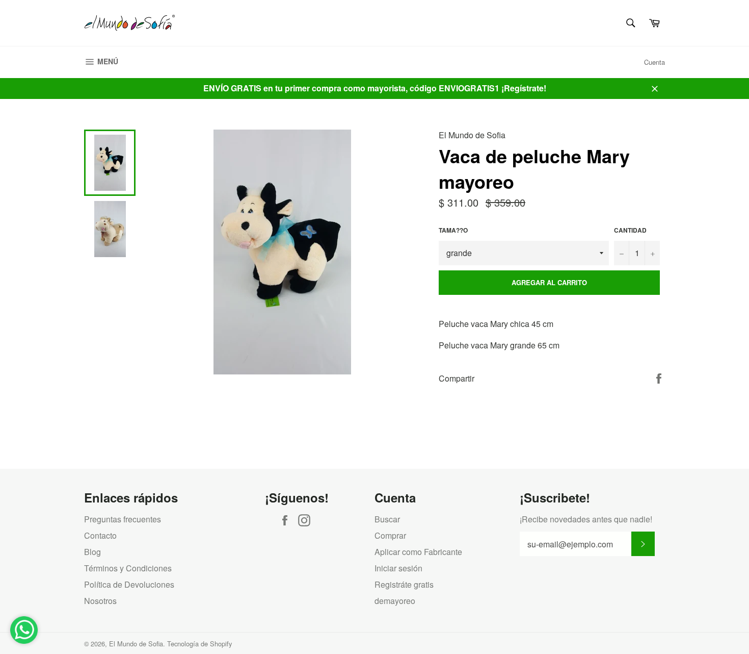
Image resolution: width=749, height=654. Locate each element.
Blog (92, 552)
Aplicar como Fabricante (418, 552)
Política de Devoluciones (129, 584)
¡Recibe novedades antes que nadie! (586, 519)
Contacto (100, 535)
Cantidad (630, 230)
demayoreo (394, 601)
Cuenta (654, 62)
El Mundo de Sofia (136, 643)
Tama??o (453, 230)
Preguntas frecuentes (122, 519)
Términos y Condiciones (128, 568)
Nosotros (100, 601)
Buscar (387, 519)
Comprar (390, 535)
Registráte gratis (404, 584)
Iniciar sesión (398, 568)
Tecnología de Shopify (199, 643)
